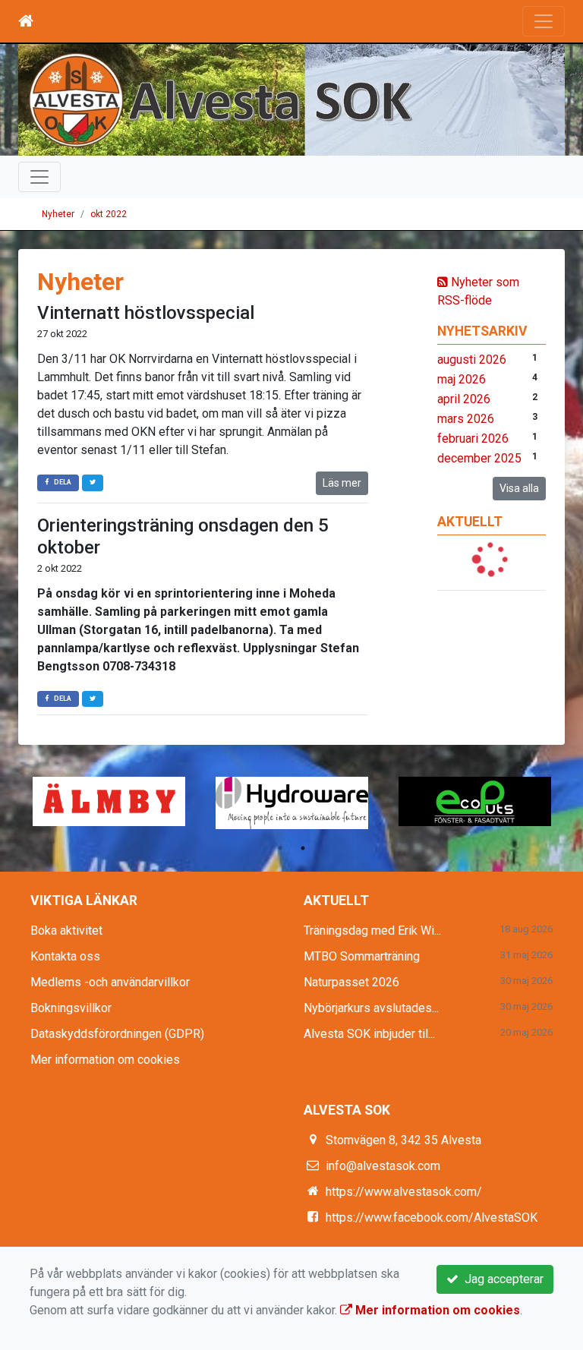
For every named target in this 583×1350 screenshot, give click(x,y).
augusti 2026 (471, 359)
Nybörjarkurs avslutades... (371, 1008)
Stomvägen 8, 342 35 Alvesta (403, 1140)
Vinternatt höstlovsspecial (145, 312)
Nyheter (58, 214)
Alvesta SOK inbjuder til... (369, 1034)
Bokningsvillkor (71, 1008)
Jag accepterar (501, 1279)
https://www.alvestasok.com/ (404, 1191)
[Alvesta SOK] (291, 100)
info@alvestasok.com (383, 1166)
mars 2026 (465, 419)
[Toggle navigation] (543, 21)
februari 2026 (473, 438)
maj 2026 (461, 379)
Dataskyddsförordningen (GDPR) (117, 1034)
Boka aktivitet (66, 930)
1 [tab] (280, 848)
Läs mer (342, 483)
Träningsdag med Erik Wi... (372, 930)
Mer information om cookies (105, 1059)
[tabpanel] (475, 801)
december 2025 (479, 458)
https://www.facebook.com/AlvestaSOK (431, 1217)
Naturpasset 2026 (351, 982)
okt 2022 (108, 214)
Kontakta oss (65, 956)
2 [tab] (302, 848)
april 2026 (463, 399)
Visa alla (519, 488)
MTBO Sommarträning (362, 956)
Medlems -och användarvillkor (110, 982)
